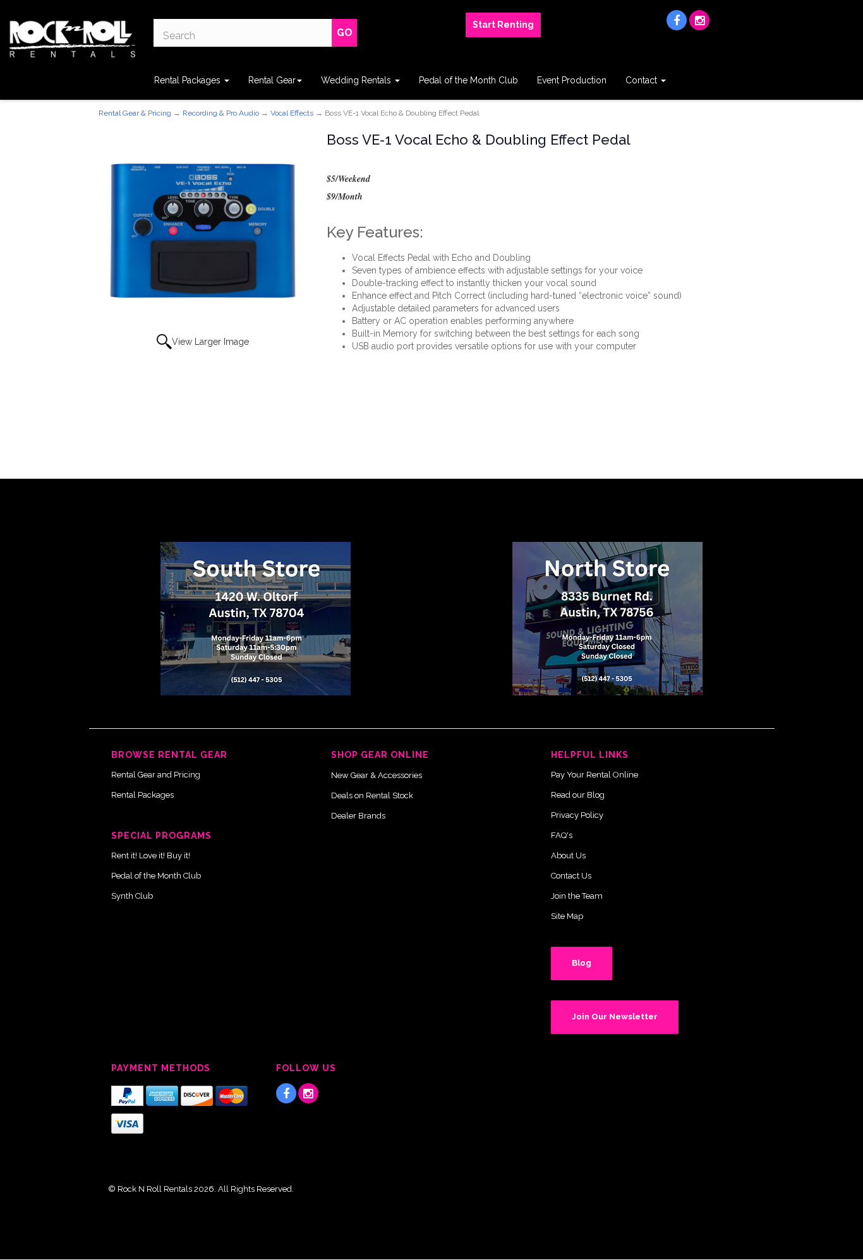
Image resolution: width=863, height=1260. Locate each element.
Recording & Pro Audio (221, 113)
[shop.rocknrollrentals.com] (72, 39)
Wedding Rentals (357, 80)
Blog (581, 963)
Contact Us (571, 875)
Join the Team (577, 896)
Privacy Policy (577, 815)
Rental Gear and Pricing (155, 774)
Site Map (567, 916)
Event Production (572, 80)
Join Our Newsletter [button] (615, 1016)
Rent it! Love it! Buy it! (150, 855)
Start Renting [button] (503, 25)
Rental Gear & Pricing (135, 113)
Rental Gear (272, 80)
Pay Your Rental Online (594, 774)
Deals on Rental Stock (372, 795)
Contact (642, 80)
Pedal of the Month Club (468, 80)
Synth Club (132, 896)
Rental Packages (188, 80)
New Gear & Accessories (376, 775)
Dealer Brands (358, 815)
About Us (568, 855)
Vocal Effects (291, 113)
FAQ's (561, 835)
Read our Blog (578, 795)
